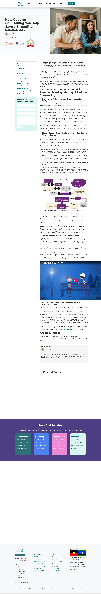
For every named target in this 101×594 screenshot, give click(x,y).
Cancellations (55, 558)
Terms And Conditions (71, 588)
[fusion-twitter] (20, 560)
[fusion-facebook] (18, 560)
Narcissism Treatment (39, 566)
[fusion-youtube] (24, 560)
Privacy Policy (62, 588)
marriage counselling (51, 148)
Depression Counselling (39, 561)
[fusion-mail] (26, 560)
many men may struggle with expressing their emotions (65, 220)
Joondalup (56, 584)
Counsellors (55, 563)
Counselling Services (57, 561)
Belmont (36, 584)
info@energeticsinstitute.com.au (24, 569)
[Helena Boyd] (42, 348)
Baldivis (46, 584)
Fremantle (32, 584)
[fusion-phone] (28, 560)
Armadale (41, 584)
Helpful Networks (56, 566)
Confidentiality (55, 559)
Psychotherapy (37, 568)
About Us (54, 551)
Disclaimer (80, 588)
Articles (54, 554)
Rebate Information (56, 568)
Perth (16, 584)
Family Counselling (38, 563)
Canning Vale (73, 584)
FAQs (53, 565)
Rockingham (67, 584)
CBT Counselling (38, 558)
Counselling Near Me (23, 582)
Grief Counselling (38, 565)
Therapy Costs (55, 570)
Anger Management (39, 552)
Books (53, 556)
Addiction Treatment (39, 551)
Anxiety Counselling (38, 554)
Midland (26, 584)
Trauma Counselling (39, 570)
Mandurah (51, 584)
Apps (53, 552)
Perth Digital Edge (53, 588)
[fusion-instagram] (22, 560)
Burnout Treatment (38, 556)
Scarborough (21, 584)
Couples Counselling (39, 559)
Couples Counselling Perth (65, 329)
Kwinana (61, 584)
